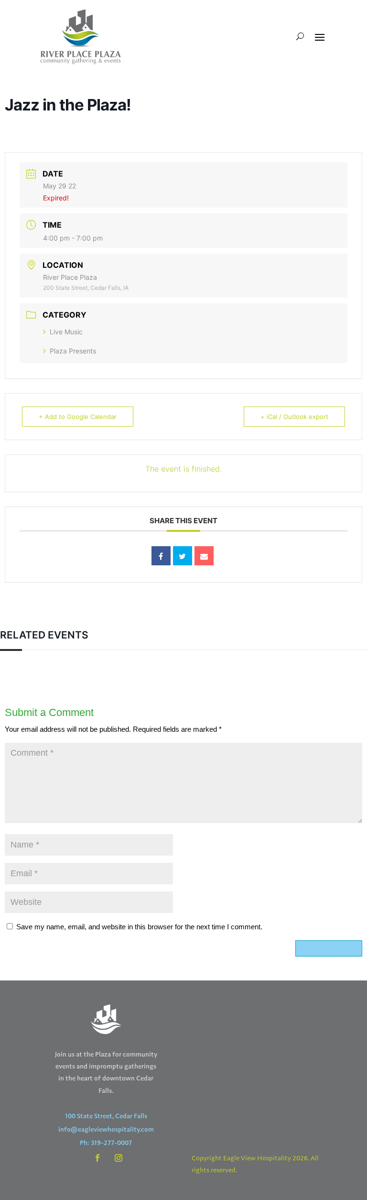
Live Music (66, 332)
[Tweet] (182, 555)
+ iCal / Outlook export (294, 416)
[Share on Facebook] (161, 555)
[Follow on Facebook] (97, 1158)
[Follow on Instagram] (118, 1158)
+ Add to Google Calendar (78, 416)
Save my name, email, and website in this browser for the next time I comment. (139, 927)
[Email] (204, 555)
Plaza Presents (73, 351)
